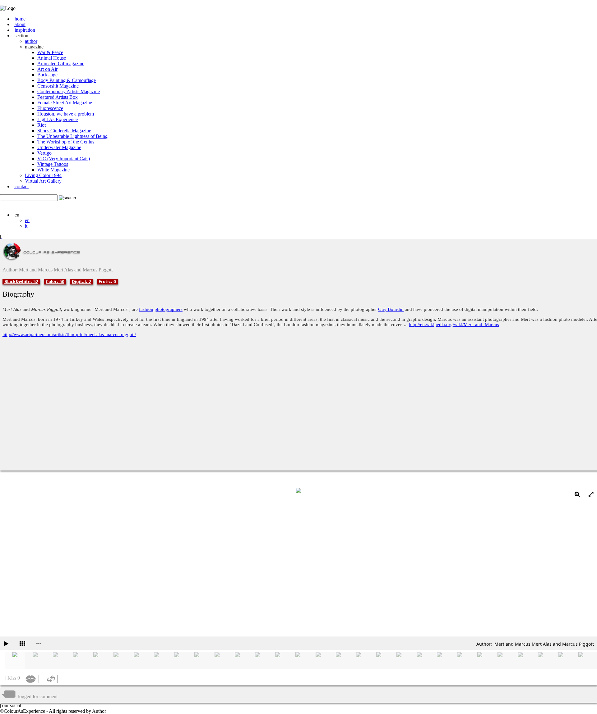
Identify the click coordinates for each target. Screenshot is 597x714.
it (26, 226)
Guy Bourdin (391, 309)
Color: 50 (55, 282)
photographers (169, 309)
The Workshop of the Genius (65, 141)
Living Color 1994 (43, 175)
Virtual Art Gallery (43, 181)
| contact (20, 186)
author (31, 41)
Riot (41, 125)
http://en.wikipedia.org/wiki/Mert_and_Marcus (454, 324)
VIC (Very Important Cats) (63, 158)
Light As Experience (57, 119)
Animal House (51, 58)
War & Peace (50, 52)
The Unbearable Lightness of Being (72, 136)
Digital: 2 (81, 282)
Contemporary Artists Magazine (68, 91)
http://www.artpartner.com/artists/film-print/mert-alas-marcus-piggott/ (69, 334)
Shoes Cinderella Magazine (64, 130)
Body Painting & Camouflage (66, 80)
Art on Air (47, 69)
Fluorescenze (50, 108)
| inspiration (23, 30)
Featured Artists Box (57, 97)
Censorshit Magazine (58, 86)
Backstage (47, 74)
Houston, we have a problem (65, 113)
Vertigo (44, 153)
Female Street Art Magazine (64, 102)
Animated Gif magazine (60, 63)
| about (18, 24)
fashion (146, 309)
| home (18, 18)
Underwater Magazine (59, 147)
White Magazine (53, 169)
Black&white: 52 (21, 282)
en (27, 220)
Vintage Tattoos (52, 164)
